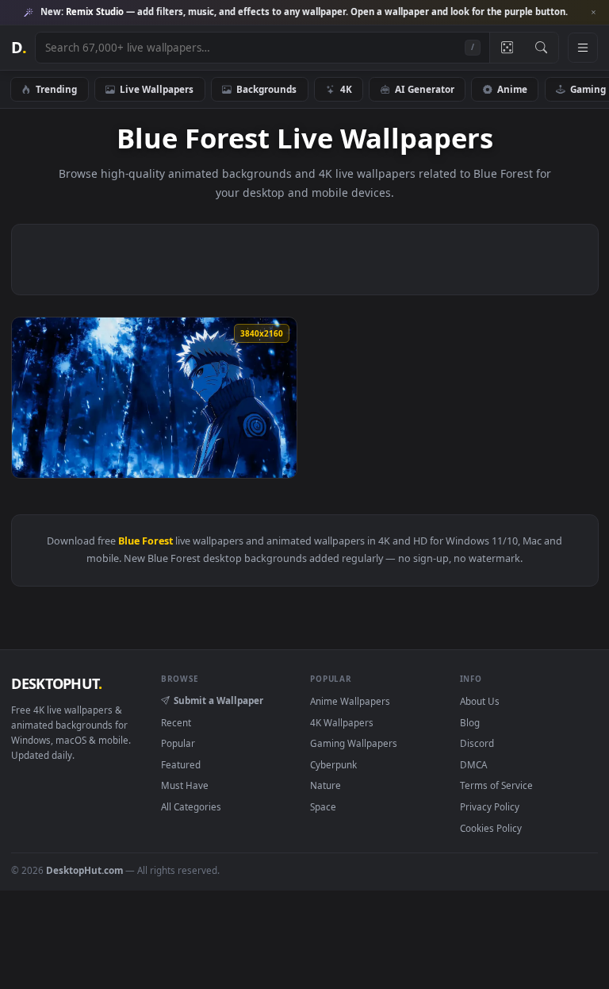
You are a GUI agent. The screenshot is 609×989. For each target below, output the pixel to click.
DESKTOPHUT (56, 683)
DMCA (473, 764)
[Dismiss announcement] (593, 12)
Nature (325, 785)
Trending (56, 89)
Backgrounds (266, 89)
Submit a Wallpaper (218, 700)
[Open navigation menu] (583, 48)
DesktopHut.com (84, 870)
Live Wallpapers (156, 89)
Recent (176, 722)
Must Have (185, 785)
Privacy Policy (489, 806)
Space (323, 806)
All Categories (191, 806)
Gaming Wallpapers (353, 743)
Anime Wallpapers (350, 701)
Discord (477, 743)
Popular (178, 743)
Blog (470, 722)
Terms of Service (496, 785)
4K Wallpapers (341, 722)
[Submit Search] (541, 48)
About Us (480, 701)
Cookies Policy (491, 828)
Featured (181, 764)
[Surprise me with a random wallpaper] (506, 48)
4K (346, 89)
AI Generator (424, 89)
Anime (512, 89)
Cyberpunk (333, 764)
